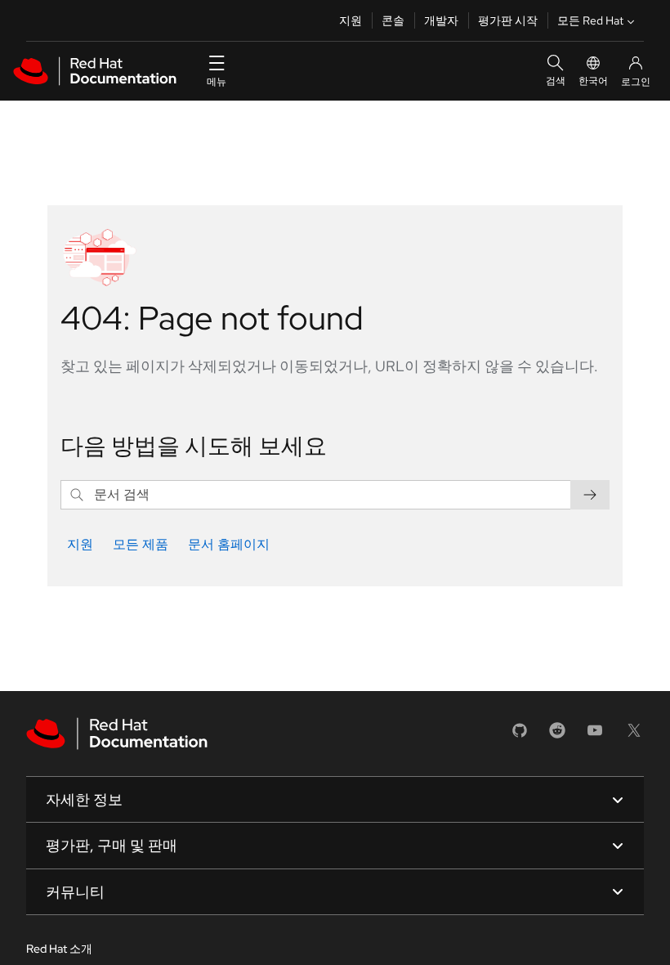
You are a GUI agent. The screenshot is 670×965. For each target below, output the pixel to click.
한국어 (593, 81)
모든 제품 (140, 544)
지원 (350, 20)
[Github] (519, 735)
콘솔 (393, 20)
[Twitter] (634, 735)
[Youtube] (595, 735)
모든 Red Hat (590, 20)
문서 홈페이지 (229, 544)
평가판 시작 (508, 20)
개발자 (441, 20)
